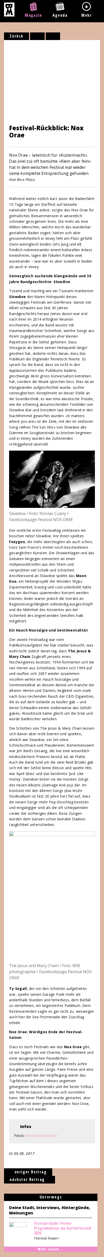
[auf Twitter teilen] (53, 36)
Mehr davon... (51, 1249)
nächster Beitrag (28, 1179)
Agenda (60, 15)
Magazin (33, 15)
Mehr (86, 15)
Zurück (16, 36)
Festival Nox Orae (41, 1135)
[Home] (9, 15)
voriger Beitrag (30, 1172)
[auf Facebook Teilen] (37, 36)
